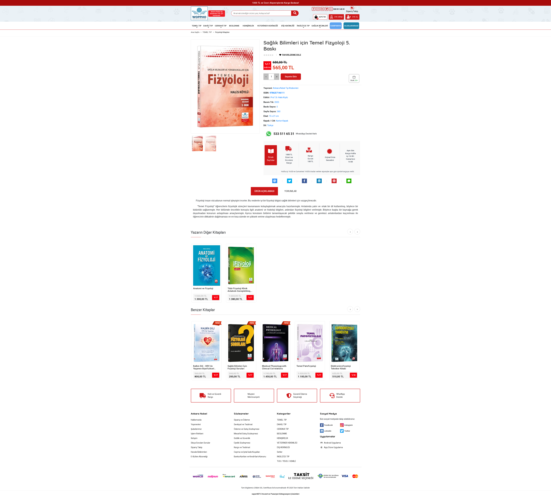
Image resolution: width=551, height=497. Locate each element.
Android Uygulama (332, 443)
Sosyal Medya (328, 413)
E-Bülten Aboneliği (199, 456)
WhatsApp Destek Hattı (295, 134)
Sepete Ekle (291, 76)
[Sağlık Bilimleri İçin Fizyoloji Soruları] (206, 343)
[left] (350, 232)
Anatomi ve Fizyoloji (203, 288)
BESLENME (282, 433)
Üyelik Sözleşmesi (242, 443)
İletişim (194, 438)
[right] (357, 232)
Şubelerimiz (196, 429)
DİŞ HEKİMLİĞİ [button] (287, 26)
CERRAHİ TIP (283, 429)
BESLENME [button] (234, 26)
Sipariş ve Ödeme (242, 420)
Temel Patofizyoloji (272, 366)
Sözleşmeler (241, 413)
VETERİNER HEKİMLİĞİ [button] (267, 26)
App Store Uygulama (333, 447)
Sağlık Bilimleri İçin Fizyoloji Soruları (203, 367)
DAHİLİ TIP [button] (208, 26)
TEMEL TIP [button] (196, 26)
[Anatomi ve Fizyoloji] (206, 265)
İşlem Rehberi (197, 433)
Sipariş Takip (352, 11)
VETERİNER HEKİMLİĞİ (287, 443)
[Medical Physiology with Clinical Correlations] (241, 343)
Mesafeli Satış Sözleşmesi (246, 433)
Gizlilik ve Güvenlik (242, 438)
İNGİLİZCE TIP (283, 456)
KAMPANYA (335, 26)
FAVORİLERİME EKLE (291, 55)
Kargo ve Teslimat (242, 447)
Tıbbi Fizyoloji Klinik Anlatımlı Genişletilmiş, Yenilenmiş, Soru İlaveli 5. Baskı (241, 289)
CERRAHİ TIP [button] (221, 26)
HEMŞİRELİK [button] (248, 26)
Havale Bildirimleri (199, 452)
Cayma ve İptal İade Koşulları (247, 452)
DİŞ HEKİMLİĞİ (283, 447)
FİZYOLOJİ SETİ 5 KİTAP (343, 366)
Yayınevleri (196, 424)
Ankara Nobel (199, 413)
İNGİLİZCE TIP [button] (303, 26)
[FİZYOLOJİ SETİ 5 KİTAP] (344, 343)
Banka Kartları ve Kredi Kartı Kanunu (250, 456)
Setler (279, 452)
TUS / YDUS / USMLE (286, 461)
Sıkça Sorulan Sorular (200, 443)
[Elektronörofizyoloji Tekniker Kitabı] (309, 343)
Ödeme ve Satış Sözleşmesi (246, 429)
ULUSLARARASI (351, 26)
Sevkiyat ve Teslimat (243, 424)
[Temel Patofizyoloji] (275, 343)
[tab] (264, 191)
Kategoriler (284, 413)
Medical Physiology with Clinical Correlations (240, 367)
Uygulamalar (327, 436)
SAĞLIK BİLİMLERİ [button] (320, 26)
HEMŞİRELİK (282, 438)
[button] (320, 17)
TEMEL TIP (282, 420)
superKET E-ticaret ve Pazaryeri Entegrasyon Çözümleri (275, 494)
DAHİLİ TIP (282, 424)
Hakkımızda (196, 420)
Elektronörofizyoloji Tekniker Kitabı (306, 367)
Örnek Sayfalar (271, 158)
